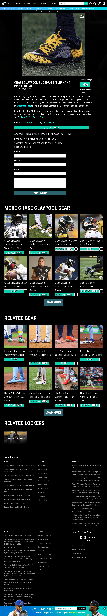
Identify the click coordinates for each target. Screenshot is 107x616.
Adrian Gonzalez (43, 488)
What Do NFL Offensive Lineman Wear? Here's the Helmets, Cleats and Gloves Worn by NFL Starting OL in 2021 (19, 550)
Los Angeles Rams (44, 543)
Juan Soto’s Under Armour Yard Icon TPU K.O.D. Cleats (40, 355)
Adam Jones (42, 477)
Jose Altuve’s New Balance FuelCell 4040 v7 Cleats (65, 355)
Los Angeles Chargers (45, 558)
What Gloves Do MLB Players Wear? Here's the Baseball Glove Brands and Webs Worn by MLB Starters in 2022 (19, 541)
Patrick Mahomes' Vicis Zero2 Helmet (17, 499)
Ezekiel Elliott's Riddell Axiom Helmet (16, 507)
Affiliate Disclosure (78, 550)
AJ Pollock (41, 496)
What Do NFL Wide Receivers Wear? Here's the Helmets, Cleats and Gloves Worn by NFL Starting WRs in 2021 (19, 597)
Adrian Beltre (42, 485)
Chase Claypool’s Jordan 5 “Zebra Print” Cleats (39, 244)
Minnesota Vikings (44, 536)
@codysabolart (24, 106)
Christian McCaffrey (24, 9)
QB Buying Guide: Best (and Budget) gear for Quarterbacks (19, 589)
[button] (104, 3)
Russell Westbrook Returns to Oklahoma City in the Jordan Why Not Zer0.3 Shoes (86, 485)
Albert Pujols (42, 500)
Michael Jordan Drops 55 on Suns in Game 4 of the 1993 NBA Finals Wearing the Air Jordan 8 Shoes (87, 517)
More (54, 4)
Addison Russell (43, 481)
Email (17, 161)
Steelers (28, 122)
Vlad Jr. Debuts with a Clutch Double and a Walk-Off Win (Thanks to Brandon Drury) (86, 491)
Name (17, 152)
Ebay (42, 117)
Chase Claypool (33, 134)
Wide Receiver (20, 134)
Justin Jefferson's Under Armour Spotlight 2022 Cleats (18, 470)
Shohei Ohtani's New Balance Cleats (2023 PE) (18, 491)
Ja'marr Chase (73, 9)
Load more (53, 302)
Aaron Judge (42, 469)
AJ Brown (48, 9)
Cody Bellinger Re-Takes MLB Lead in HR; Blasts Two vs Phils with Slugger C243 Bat (86, 498)
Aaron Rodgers (43, 473)
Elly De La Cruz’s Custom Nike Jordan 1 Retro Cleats (65, 397)
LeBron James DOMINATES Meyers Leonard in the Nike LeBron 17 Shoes (87, 510)
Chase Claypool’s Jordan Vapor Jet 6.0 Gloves (64, 286)
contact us (73, 613)
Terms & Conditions (79, 557)
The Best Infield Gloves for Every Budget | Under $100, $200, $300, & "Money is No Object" (18, 582)
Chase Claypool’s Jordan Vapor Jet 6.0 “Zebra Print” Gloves (14, 244)
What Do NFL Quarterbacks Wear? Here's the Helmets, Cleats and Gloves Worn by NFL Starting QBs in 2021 (18, 559)
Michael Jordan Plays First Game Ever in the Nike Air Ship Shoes (87, 467)
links (62, 11)
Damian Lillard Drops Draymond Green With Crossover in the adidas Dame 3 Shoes (86, 479)
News (35, 4)
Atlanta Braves (43, 562)
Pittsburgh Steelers (49, 134)
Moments (44, 4)
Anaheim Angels (43, 539)
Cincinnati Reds (43, 547)
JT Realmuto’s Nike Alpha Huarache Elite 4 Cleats (90, 397)
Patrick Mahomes (88, 9)
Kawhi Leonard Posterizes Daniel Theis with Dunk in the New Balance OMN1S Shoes (87, 504)
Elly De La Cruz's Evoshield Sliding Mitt (17, 496)
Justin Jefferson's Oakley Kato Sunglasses (19, 465)
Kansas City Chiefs (44, 555)
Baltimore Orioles (44, 566)
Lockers (26, 4)
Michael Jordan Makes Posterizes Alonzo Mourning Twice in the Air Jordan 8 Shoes (86, 525)
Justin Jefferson (8, 9)
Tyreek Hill (38, 9)
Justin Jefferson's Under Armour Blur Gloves (19, 486)
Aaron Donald (60, 9)
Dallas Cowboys (43, 551)
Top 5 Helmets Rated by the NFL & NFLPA (18, 536)
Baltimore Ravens (44, 570)
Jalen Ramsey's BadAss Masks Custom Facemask (18, 480)
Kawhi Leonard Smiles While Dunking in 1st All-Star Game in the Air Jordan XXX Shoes (86, 473)
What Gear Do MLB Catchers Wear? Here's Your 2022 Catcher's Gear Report (19, 566)
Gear (18, 4)
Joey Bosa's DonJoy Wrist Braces (16, 503)
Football (68, 134)
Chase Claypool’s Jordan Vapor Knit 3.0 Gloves (39, 286)
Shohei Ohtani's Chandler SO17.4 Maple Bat (19, 476)
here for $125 (27, 117)
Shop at (48, 128)
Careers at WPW (77, 546)
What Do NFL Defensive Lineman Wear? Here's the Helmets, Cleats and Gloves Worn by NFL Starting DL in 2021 (19, 573)
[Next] (99, 44)
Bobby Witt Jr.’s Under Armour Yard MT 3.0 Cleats (14, 397)
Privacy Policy (76, 553)
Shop (89, 249)
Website (17, 169)
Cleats (60, 134)
